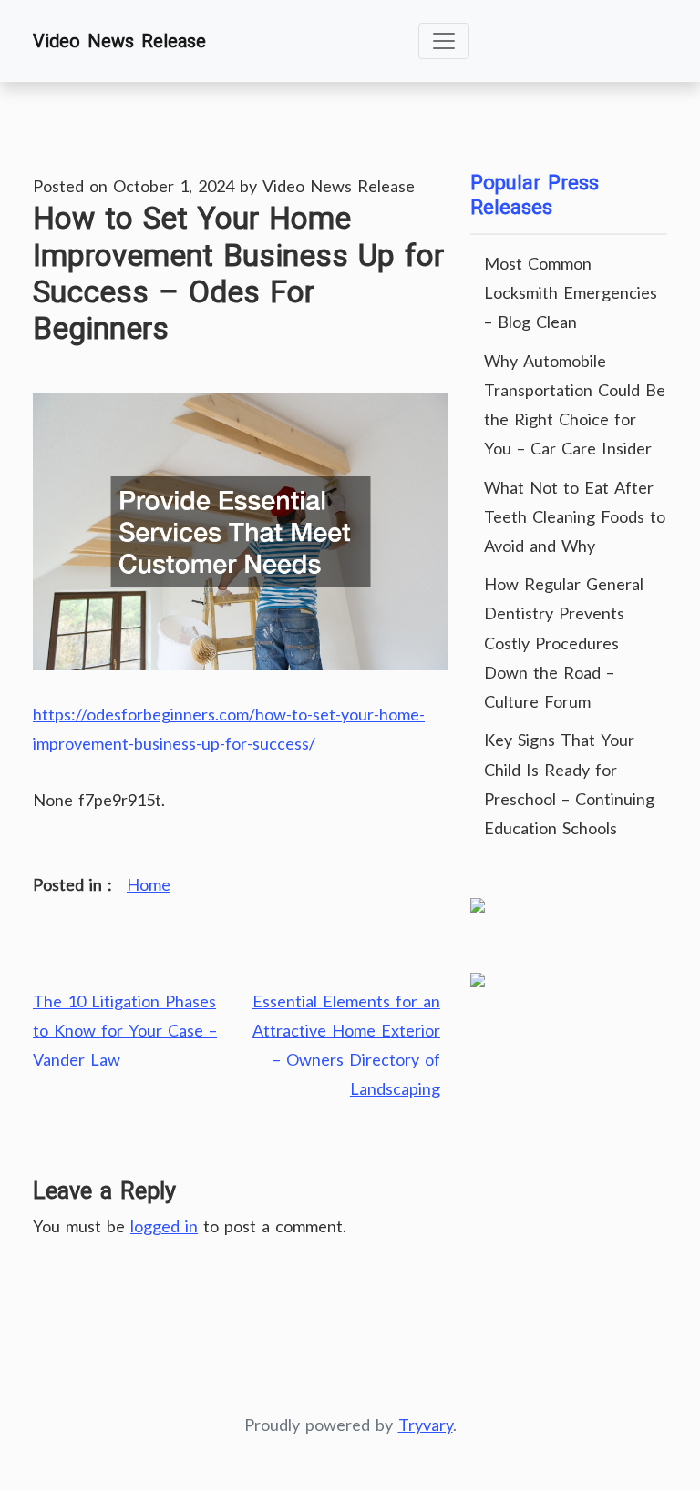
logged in (164, 1226)
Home (148, 884)
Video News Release (119, 41)
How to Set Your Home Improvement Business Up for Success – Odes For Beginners (238, 273)
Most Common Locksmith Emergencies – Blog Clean (570, 292)
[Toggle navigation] (443, 41)
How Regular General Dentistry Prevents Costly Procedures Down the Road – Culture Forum (563, 642)
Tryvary (425, 1424)
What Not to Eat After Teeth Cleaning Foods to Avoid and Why (574, 516)
